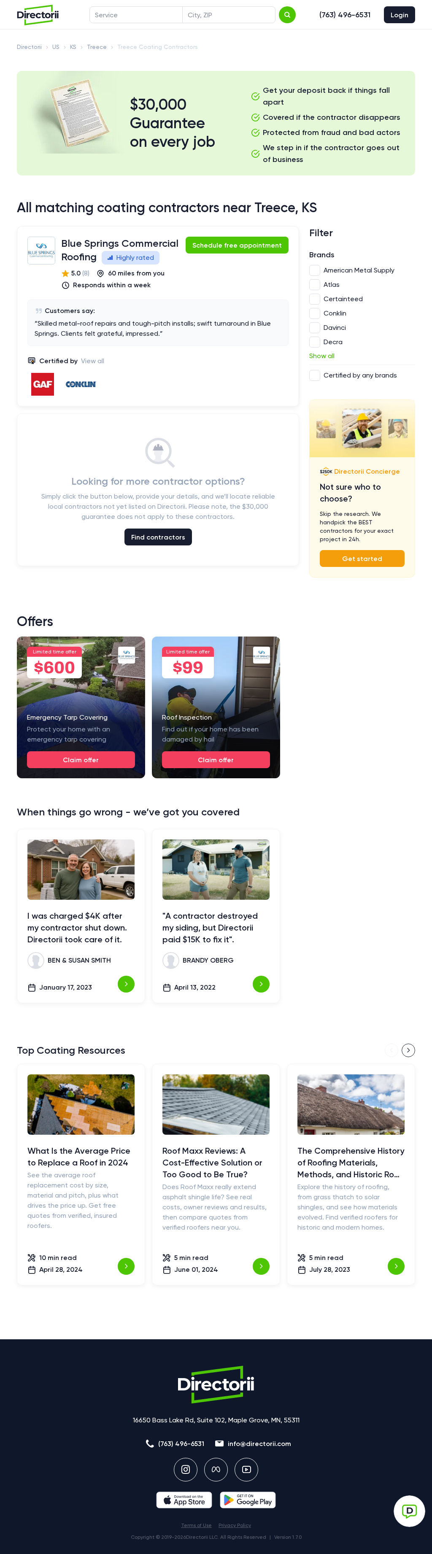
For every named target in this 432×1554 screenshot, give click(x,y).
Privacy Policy (235, 1525)
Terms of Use (196, 1525)
